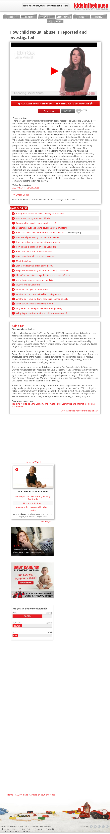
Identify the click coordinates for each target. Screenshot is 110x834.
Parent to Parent (63, 16)
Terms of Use (51, 829)
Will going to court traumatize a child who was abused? (41, 313)
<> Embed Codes (21, 194)
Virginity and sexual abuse (28, 284)
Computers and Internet (73, 403)
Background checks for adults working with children (40, 213)
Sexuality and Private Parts (48, 403)
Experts (46, 16)
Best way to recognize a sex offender (33, 218)
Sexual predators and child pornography (34, 265)
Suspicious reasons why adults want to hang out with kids (42, 270)
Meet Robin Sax (23, 261)
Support (38, 829)
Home (11, 16)
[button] (53, 71)
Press (14, 829)
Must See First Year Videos (33, 491)
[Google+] (103, 826)
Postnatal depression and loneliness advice (33, 508)
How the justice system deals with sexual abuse (38, 242)
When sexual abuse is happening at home (35, 303)
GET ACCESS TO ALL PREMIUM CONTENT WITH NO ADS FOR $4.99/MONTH (55, 103)
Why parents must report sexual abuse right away (39, 308)
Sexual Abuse (33, 187)
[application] (54, 71)
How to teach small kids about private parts (36, 256)
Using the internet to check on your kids (34, 280)
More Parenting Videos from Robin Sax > (79, 410)
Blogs (81, 16)
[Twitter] (95, 826)
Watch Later (49, 111)
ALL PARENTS (19, 187)
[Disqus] (55, 683)
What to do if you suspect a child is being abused (38, 294)
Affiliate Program (12, 831)
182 (77, 110)
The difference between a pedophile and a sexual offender (43, 275)
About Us (5, 829)
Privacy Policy (26, 829)
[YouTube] (107, 826)
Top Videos (28, 16)
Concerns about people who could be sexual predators (41, 227)
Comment (68, 111)
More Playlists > (47, 521)
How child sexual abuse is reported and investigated (40, 232)
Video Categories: (21, 185)
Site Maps (26, 831)
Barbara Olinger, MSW (38, 516)
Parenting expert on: (22, 401)
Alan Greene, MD (37, 514)
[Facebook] (91, 826)
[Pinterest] (99, 826)
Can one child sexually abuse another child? (36, 223)
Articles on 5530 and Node (43, 794)
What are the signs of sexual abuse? (32, 289)
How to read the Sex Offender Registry (34, 251)
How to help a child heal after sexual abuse (36, 246)
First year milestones (33, 503)
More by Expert (18, 208)
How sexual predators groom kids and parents (37, 237)
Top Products (55, 21)
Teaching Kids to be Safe (23, 403)
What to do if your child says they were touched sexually (42, 299)
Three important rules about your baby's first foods (33, 498)
